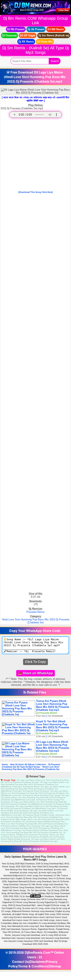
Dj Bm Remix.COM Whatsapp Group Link (35, 20)
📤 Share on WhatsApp (35, 673)
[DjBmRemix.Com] (35, 7)
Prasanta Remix (35, 611)
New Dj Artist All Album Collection (28, 764)
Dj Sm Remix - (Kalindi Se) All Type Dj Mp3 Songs (35, 50)
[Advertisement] (35, 155)
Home (5, 764)
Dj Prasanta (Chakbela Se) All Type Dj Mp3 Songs (31, 765)
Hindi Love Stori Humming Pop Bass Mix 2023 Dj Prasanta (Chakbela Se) (35, 621)
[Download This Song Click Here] (35, 192)
